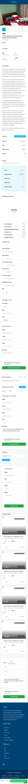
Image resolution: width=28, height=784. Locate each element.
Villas (5, 755)
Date (3, 310)
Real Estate (6, 727)
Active (4, 33)
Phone (3, 336)
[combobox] (14, 306)
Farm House (6, 758)
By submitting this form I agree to (12, 363)
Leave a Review (6, 459)
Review (6, 492)
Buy (5, 748)
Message (4, 350)
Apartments (6, 753)
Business (6, 730)
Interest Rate (5, 255)
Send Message (14, 696)
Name (3, 329)
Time (3, 317)
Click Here (17, 380)
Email (3, 343)
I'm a (3, 419)
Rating (6, 485)
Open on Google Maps (20, 136)
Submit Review (14, 506)
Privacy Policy (7, 737)
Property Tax (5, 268)
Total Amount (5, 242)
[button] (18, 780)
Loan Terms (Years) (7, 262)
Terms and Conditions (8, 740)
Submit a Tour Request (14, 367)
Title (5, 479)
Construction (6, 732)
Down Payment (6, 248)
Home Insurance (6, 275)
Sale (5, 750)
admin (6, 547)
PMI (3, 289)
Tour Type (4, 303)
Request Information (14, 444)
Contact (5, 735)
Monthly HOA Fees (7, 282)
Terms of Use (7, 364)
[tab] (4, 29)
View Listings (22, 387)
